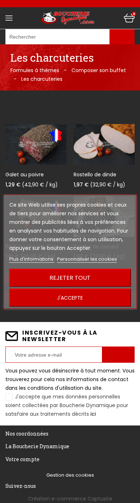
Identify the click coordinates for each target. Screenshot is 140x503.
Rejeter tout (70, 277)
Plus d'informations (32, 258)
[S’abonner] (118, 355)
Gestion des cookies (70, 475)
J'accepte (70, 297)
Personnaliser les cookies (87, 258)
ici (93, 414)
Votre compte (22, 459)
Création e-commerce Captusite (70, 498)
